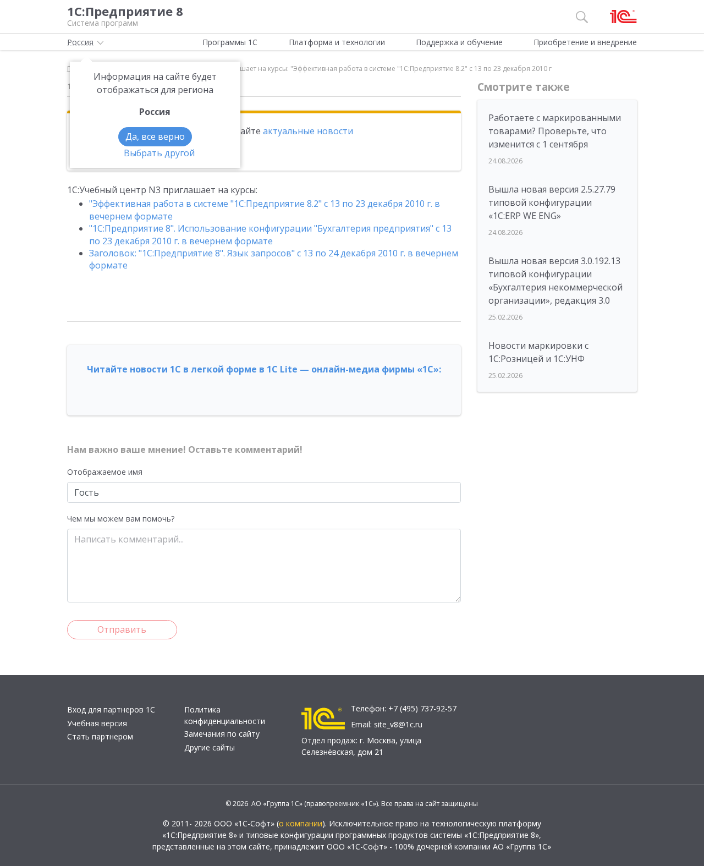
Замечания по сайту (222, 733)
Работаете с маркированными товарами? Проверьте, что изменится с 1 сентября (554, 131)
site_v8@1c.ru (398, 724)
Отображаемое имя (104, 472)
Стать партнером (100, 736)
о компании (300, 823)
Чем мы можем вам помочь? (120, 518)
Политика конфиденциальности (224, 715)
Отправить (121, 629)
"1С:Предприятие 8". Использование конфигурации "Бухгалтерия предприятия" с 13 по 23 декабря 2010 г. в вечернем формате (270, 234)
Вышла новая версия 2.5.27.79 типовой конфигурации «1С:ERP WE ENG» (551, 202)
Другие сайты (209, 747)
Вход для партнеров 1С (111, 709)
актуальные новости (308, 131)
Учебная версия (97, 723)
